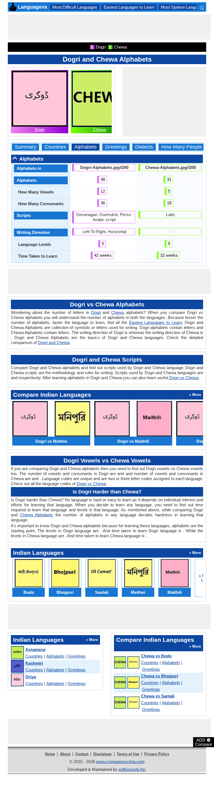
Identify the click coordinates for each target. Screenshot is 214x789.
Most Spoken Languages (183, 7)
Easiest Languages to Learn (129, 7)
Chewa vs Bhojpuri (159, 676)
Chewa (99, 129)
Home (50, 754)
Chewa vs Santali (157, 696)
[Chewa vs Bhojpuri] (126, 682)
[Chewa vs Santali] (126, 702)
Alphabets (85, 147)
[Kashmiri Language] (17, 666)
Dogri (40, 129)
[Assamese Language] (17, 653)
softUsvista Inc (132, 769)
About (65, 754)
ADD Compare (203, 742)
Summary (25, 147)
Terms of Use (128, 754)
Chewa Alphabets (36, 514)
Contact (81, 754)
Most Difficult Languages (74, 7)
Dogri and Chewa (53, 342)
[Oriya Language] (17, 680)
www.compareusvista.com (120, 761)
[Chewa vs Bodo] (126, 662)
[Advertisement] (109, 27)
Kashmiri (34, 663)
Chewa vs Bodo (156, 656)
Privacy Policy (156, 754)
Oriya (30, 676)
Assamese (35, 649)
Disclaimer (102, 754)
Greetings (116, 147)
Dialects (144, 147)
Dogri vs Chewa (183, 377)
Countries (55, 147)
